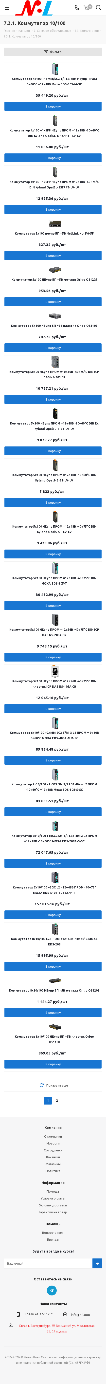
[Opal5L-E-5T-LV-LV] (55, 413)
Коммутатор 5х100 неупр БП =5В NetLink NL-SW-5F (54, 233)
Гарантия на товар (53, 1212)
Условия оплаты (53, 1198)
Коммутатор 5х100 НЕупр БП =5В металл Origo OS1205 (54, 279)
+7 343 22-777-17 (37, 1313)
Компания (53, 1128)
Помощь (53, 1191)
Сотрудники (53, 1150)
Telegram (52, 1290)
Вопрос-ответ (53, 1232)
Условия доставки (53, 1205)
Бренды (53, 1239)
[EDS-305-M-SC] (55, 69)
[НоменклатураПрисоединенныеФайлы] (55, 120)
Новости (53, 1143)
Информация (53, 1183)
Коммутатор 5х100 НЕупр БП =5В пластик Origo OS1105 (54, 325)
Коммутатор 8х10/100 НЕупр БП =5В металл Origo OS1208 (54, 990)
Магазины (53, 1164)
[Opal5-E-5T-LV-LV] (55, 465)
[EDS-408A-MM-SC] (55, 723)
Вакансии (53, 1157)
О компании (53, 1136)
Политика (53, 1171)
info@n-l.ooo (80, 1314)
